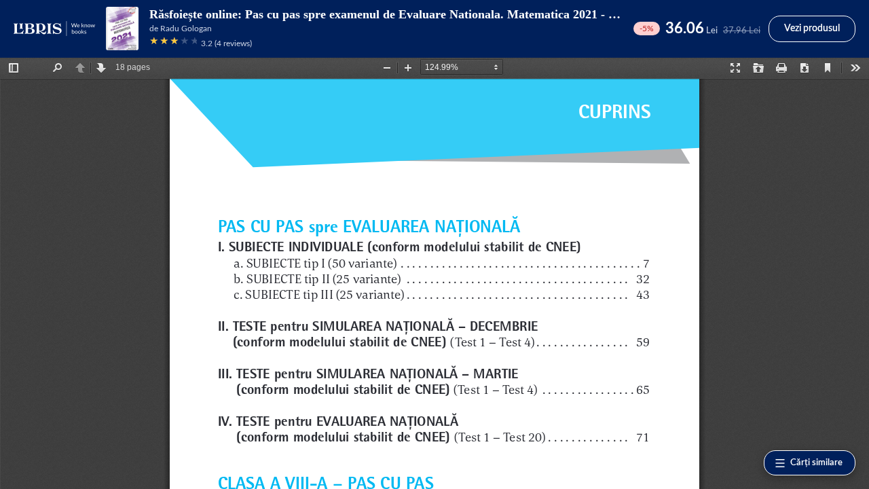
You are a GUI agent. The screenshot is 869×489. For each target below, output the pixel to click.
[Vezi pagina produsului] (122, 28)
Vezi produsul (812, 28)
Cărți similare (816, 462)
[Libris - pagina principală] (54, 28)
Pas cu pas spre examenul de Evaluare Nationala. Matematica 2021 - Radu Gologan (464, 14)
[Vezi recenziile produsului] (173, 43)
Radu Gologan (186, 28)
